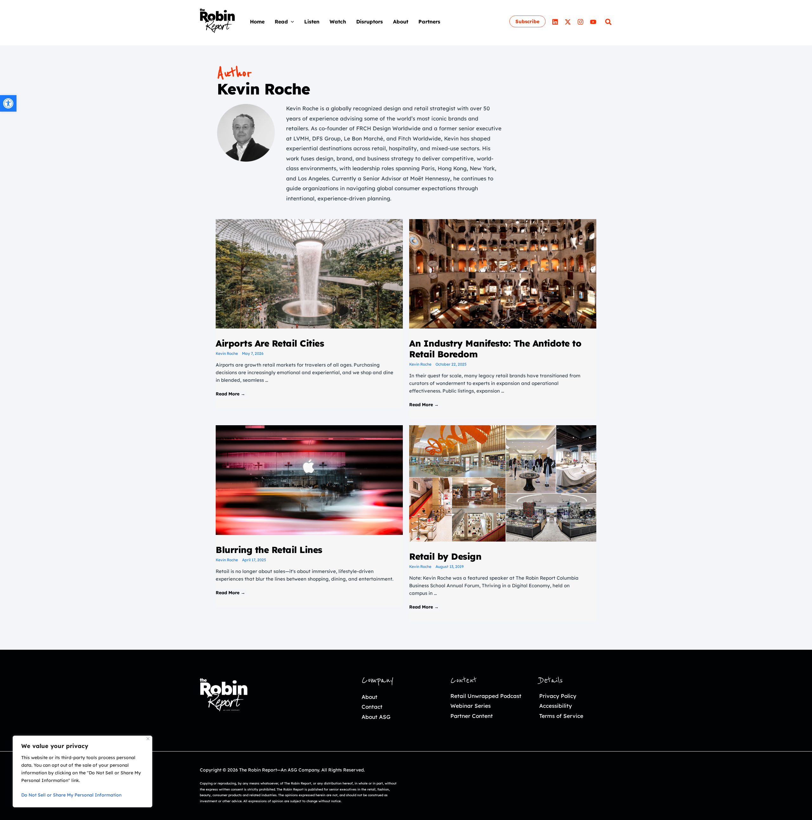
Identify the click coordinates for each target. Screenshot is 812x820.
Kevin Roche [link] (227, 353)
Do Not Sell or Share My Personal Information (71, 795)
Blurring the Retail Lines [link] (269, 549)
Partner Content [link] (471, 716)
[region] (82, 771)
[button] (291, 21)
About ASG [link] (376, 716)
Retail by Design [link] (445, 556)
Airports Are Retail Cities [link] (270, 343)
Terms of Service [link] (561, 716)
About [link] (369, 696)
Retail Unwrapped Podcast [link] (485, 696)
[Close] (148, 738)
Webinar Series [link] (470, 705)
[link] (8, 103)
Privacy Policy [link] (557, 696)
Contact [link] (372, 706)
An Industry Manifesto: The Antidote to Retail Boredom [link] (495, 349)
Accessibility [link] (555, 705)
